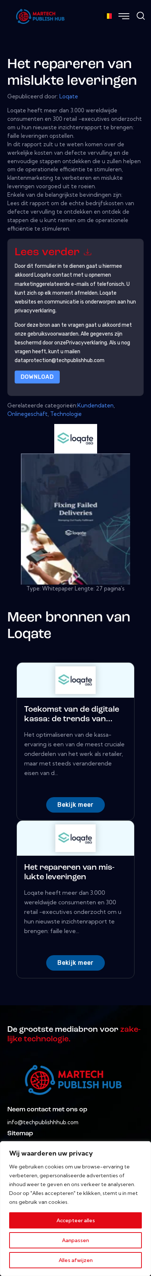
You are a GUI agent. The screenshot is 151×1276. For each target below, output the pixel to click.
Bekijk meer (75, 804)
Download (37, 377)
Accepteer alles (75, 1220)
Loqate (68, 96)
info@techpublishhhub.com (42, 1122)
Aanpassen (75, 1240)
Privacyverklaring (86, 343)
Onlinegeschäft (27, 413)
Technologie (66, 413)
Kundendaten (95, 405)
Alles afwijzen (76, 1260)
